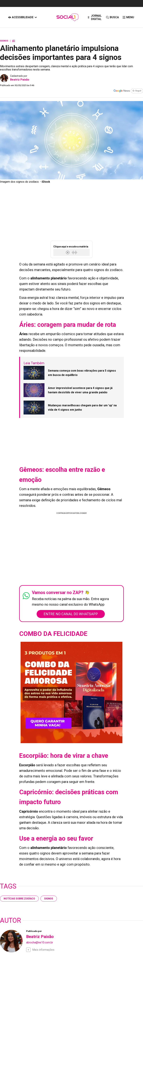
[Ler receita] (68, 252)
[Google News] (128, 91)
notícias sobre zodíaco (19, 898)
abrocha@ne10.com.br (39, 942)
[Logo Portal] (67, 17)
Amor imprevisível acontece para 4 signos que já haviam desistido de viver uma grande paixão (80, 390)
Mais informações (43, 949)
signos (48, 898)
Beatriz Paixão (19, 79)
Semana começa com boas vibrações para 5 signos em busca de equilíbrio (82, 373)
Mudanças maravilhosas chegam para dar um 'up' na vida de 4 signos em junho (82, 408)
